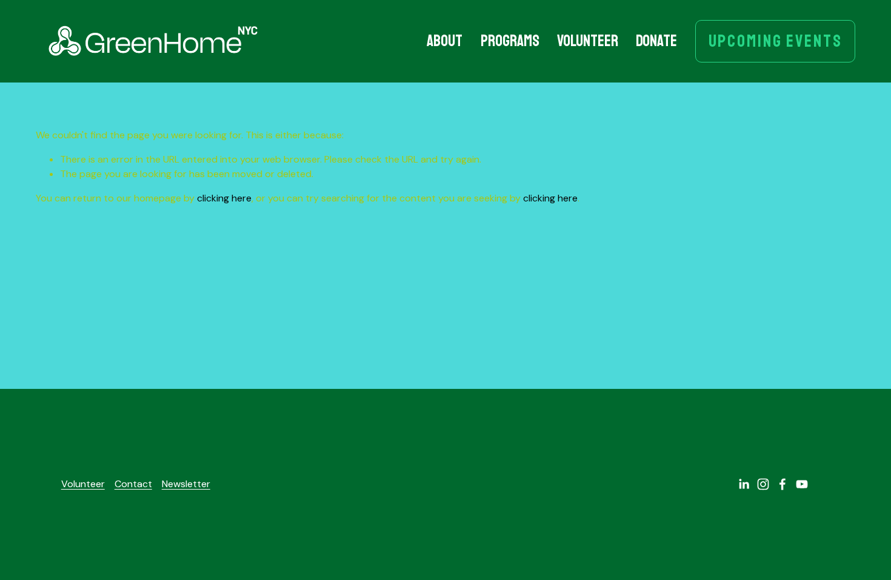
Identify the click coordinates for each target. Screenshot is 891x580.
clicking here (224, 198)
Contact (133, 483)
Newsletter (186, 483)
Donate (656, 41)
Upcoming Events (776, 41)
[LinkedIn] (744, 484)
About (444, 41)
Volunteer (587, 41)
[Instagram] (763, 484)
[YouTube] (802, 484)
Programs (510, 41)
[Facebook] (782, 484)
